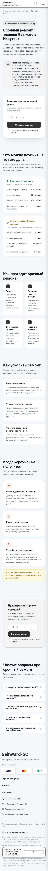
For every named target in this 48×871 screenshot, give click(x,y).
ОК (34, 852)
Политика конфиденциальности (15, 832)
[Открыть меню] (43, 3)
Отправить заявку (24, 125)
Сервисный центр (11, 779)
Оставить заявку (19, 634)
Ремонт (5, 785)
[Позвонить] (37, 3)
